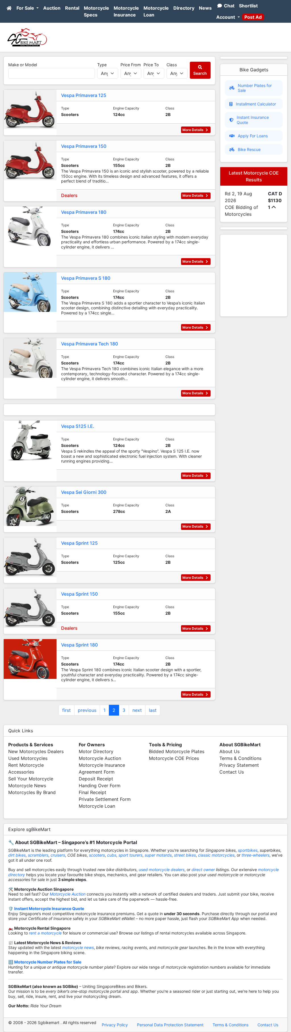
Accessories (21, 772)
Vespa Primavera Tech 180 (89, 344)
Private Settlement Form (105, 799)
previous (87, 710)
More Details (193, 130)
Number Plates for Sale (255, 88)
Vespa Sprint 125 (79, 543)
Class (172, 64)
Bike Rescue (249, 149)
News (205, 8)
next (137, 710)
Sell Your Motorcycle (30, 779)
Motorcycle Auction (100, 758)
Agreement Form (97, 772)
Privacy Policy (115, 1024)
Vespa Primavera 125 (83, 95)
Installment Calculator (256, 103)
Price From (130, 64)
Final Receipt (92, 792)
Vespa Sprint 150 (79, 594)
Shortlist (248, 6)
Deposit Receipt (96, 779)
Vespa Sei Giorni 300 (83, 492)
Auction (52, 8)
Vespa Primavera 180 (83, 212)
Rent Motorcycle (26, 765)
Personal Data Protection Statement (170, 1024)
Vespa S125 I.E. (77, 426)
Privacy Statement (239, 765)
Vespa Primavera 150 (83, 146)
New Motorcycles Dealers (36, 751)
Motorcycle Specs (96, 11)
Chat (228, 6)
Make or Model (22, 64)
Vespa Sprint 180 (79, 645)
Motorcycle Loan (156, 11)
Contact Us (231, 772)
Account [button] (226, 17)
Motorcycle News (27, 785)
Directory (183, 8)
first (66, 710)
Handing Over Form (99, 785)
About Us (229, 751)
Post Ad (253, 17)
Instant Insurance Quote (253, 120)
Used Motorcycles (27, 758)
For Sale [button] (25, 8)
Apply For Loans (253, 135)
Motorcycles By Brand (32, 792)
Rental (72, 8)
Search (200, 73)
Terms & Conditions (240, 758)
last (153, 710)
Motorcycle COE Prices (174, 758)
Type (102, 64)
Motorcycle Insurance (126, 11)
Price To (151, 64)
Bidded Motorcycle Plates (176, 751)
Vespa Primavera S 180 (85, 278)
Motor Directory (96, 751)
